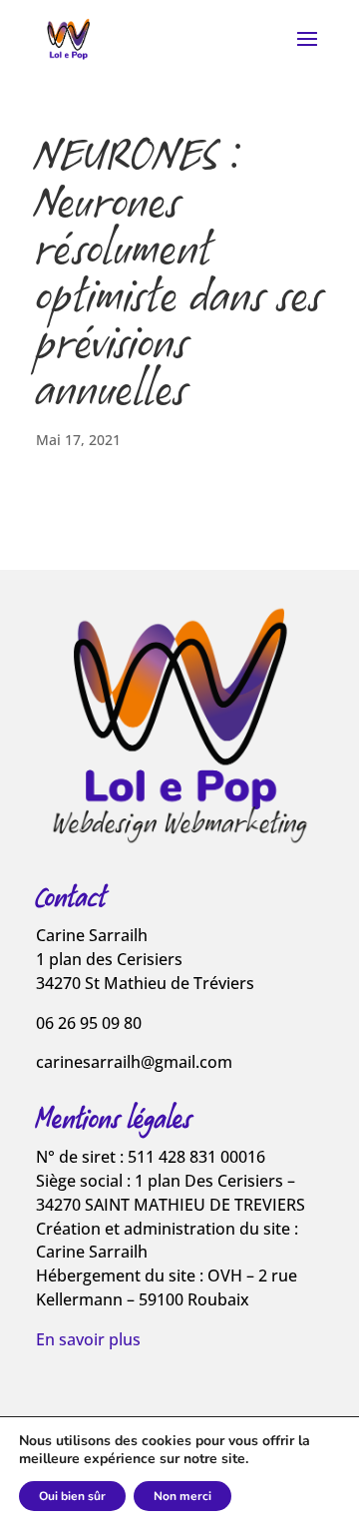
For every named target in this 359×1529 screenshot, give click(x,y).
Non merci (182, 1496)
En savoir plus (88, 1339)
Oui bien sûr (72, 1496)
